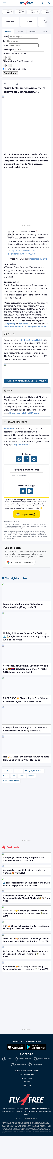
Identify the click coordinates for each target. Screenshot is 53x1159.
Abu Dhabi (7, 771)
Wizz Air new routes (11, 781)
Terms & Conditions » (26, 1075)
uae (13, 776)
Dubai (5, 776)
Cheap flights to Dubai (34, 771)
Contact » (26, 1082)
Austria (18, 771)
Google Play (9, 323)
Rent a (45, 32)
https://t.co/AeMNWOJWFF (24, 250)
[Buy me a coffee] (48, 3)
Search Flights (10, 73)
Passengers (8, 49)
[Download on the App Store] (23, 491)
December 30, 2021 (38, 259)
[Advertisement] (26, 197)
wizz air (31, 776)
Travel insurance (17, 422)
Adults (6, 53)
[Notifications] (43, 3)
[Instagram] (26, 459)
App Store (23, 323)
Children (7, 61)
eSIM (9, 390)
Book (8, 32)
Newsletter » (26, 1085)
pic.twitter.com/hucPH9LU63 (21, 254)
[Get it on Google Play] (30, 491)
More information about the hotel (25, 380)
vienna (21, 776)
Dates (5, 45)
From (5, 36)
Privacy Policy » (26, 1078)
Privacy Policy (31, 1126)
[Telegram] (34, 459)
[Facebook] (19, 459)
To (4, 41)
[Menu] (4, 3)
